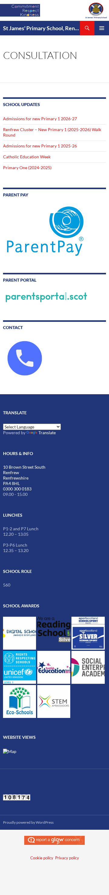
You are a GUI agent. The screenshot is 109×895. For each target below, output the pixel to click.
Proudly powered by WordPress (28, 822)
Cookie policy (41, 857)
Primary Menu (101, 28)
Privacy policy (67, 857)
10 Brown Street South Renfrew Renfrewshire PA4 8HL (24, 475)
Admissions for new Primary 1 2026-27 (40, 118)
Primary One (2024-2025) (27, 167)
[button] (19, 633)
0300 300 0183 (17, 488)
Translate (47, 432)
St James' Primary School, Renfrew (41, 28)
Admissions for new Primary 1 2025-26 (40, 145)
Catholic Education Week (27, 156)
